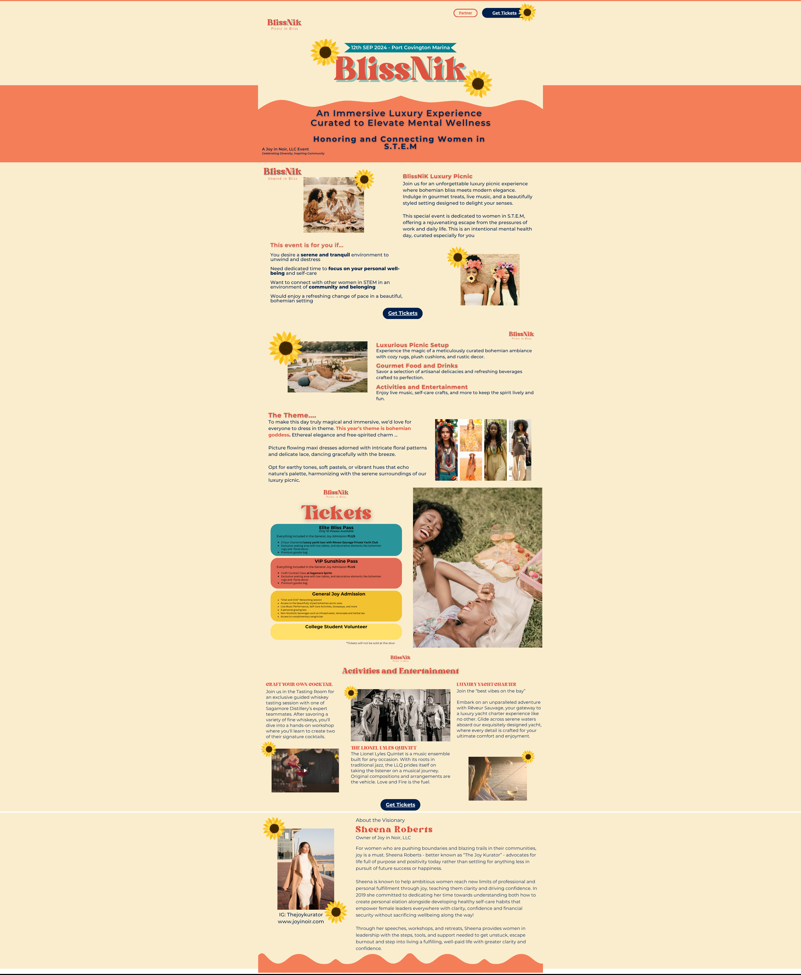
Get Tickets (504, 12)
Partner (465, 13)
